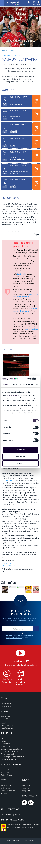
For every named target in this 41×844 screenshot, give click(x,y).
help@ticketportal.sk (7, 725)
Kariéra (3, 741)
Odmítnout (20, 463)
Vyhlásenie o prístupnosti (9, 759)
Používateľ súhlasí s (20, 637)
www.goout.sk (26, 788)
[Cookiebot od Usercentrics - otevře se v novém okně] (27, 378)
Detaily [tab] (14, 384)
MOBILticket (5, 772)
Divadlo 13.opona (11, 55)
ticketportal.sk (21, 274)
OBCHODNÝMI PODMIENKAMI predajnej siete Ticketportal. (20, 637)
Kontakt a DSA (5, 746)
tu (14, 341)
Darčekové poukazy (7, 775)
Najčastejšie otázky (7, 728)
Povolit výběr (20, 456)
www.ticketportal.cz (28, 785)
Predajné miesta (6, 743)
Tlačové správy (6, 788)
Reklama (4, 793)
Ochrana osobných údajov (9, 751)
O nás (3, 738)
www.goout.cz (26, 791)
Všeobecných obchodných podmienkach (25, 295)
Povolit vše (21, 450)
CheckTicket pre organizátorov (10, 815)
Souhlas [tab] (5, 384)
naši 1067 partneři (14, 395)
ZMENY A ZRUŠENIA (8, 565)
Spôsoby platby (6, 706)
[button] (34, 3)
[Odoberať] (36, 628)
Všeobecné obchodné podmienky (11, 749)
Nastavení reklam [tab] (26, 384)
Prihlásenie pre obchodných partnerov (13, 757)
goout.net (34, 316)
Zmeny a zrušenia (6, 785)
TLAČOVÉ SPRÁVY (7, 563)
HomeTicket (5, 770)
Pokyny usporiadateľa (8, 791)
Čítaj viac (36, 234)
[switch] (36, 427)
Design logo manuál (7, 754)
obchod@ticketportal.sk (9, 719)
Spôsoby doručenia (7, 704)
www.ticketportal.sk (31, 329)
